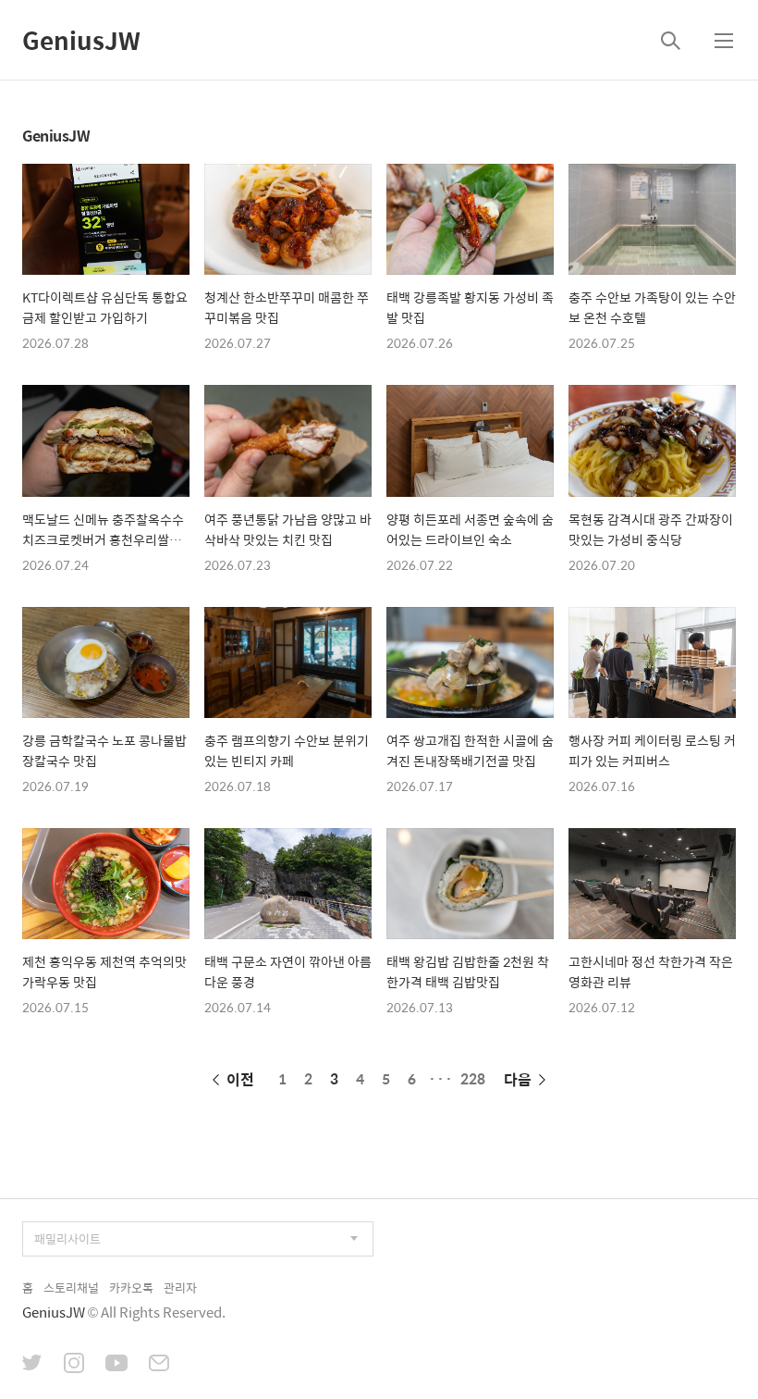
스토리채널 (71, 1287)
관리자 (180, 1287)
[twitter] (32, 1365)
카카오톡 (131, 1287)
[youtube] (116, 1365)
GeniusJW (81, 39)
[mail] (159, 1365)
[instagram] (74, 1365)
